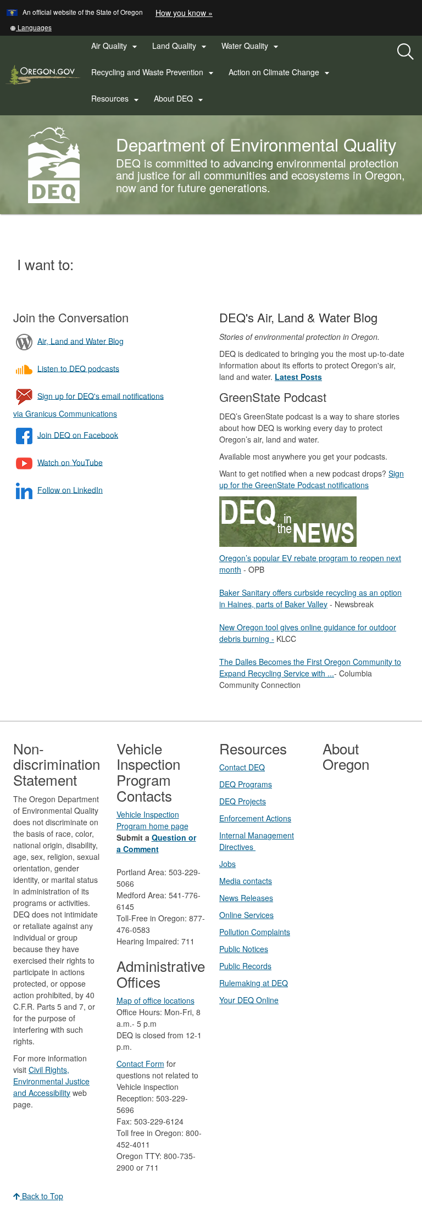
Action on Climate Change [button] (280, 72)
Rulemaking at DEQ (253, 982)
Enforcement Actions (255, 818)
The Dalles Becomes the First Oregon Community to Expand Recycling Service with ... (310, 667)
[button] (31, 27)
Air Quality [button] (115, 46)
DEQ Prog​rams (245, 784)
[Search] (405, 52)
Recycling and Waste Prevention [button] (153, 72)
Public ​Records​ (245, 965)
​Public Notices (243, 948)
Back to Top (41, 1195)
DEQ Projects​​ (242, 801)
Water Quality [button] (251, 46)
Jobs (227, 863)
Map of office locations (155, 1000)
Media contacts (245, 880)
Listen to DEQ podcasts (78, 367)
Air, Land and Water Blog (80, 340)
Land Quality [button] (180, 46)
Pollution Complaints (254, 931)
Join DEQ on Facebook (77, 434)
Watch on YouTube (70, 461)
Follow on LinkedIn (70, 489)
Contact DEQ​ (242, 767)
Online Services (246, 914)
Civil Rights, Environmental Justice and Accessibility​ (51, 1081)
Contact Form (140, 1063)
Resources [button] (116, 99)
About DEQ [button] (180, 99)
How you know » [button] (184, 12)
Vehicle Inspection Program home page (152, 820)
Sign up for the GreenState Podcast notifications (311, 479)
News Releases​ (246, 897)
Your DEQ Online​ (249, 999)
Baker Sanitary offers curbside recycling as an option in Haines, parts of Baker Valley (310, 598)
